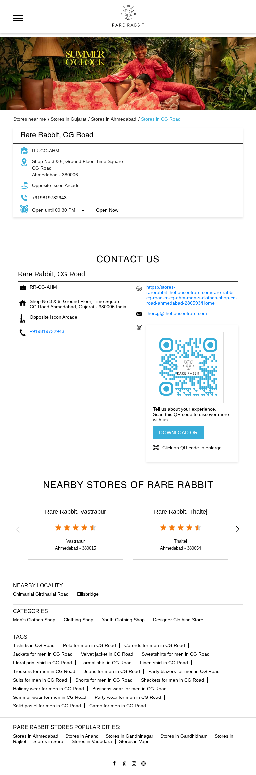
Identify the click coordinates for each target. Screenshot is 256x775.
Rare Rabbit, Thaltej (180, 511)
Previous (18, 529)
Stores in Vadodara (92, 741)
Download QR (178, 432)
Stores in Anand (82, 736)
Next (237, 529)
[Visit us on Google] (123, 762)
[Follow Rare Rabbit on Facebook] (113, 762)
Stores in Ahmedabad (35, 736)
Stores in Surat (49, 741)
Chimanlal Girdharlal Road (41, 594)
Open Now (107, 210)
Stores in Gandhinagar (129, 736)
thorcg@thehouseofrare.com (176, 313)
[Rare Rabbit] (128, 16)
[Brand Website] (142, 762)
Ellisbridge (88, 594)
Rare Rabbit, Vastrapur (75, 511)
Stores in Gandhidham (184, 736)
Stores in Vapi (133, 741)
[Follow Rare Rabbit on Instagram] (133, 762)
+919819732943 (49, 197)
